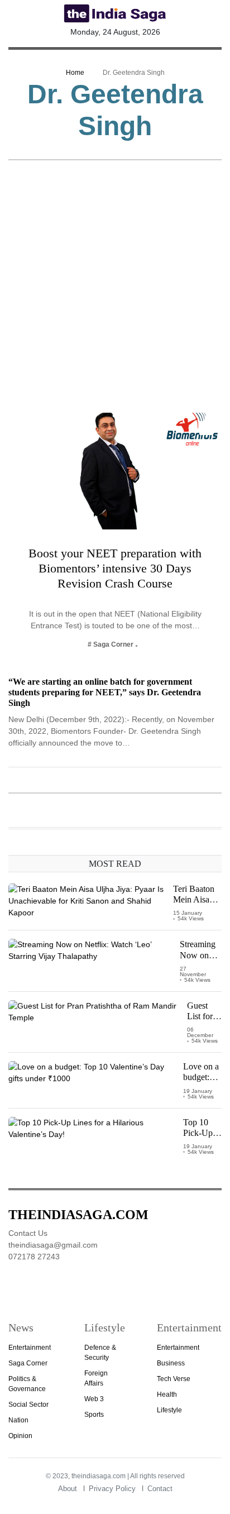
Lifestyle (169, 1410)
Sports (94, 1415)
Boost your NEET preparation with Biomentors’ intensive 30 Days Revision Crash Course (115, 568)
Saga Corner (27, 1363)
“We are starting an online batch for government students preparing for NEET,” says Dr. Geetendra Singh (104, 692)
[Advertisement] (115, 292)
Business (171, 1363)
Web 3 (94, 1399)
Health (167, 1394)
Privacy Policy (112, 1488)
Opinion (20, 1436)
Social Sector (28, 1404)
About (67, 1488)
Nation (18, 1420)
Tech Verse (173, 1379)
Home (75, 73)
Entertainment (29, 1347)
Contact (159, 1488)
